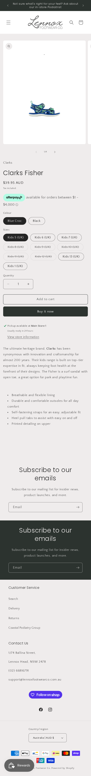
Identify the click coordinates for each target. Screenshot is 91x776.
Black (37, 221)
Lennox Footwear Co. (39, 768)
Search (13, 599)
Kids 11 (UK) (18, 257)
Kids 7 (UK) (69, 237)
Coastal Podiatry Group (24, 628)
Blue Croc (15, 221)
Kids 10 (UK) (72, 248)
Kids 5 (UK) (16, 237)
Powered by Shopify (62, 768)
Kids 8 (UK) (18, 248)
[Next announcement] (83, 5)
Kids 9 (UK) (45, 248)
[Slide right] (54, 152)
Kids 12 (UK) (45, 257)
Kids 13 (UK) (71, 256)
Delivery (14, 608)
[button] (8, 22)
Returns (13, 618)
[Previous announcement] (7, 5)
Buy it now (45, 311)
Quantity (8, 275)
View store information (23, 337)
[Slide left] (36, 152)
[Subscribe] (77, 507)
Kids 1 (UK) (15, 266)
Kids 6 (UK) (43, 237)
